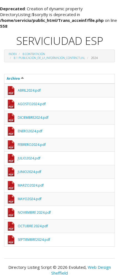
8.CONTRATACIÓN (34, 54)
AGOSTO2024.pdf (32, 104)
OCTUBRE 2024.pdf (33, 226)
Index (13, 54)
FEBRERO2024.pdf (32, 144)
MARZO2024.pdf (31, 185)
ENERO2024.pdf (30, 131)
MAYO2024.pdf (30, 199)
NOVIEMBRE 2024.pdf (34, 212)
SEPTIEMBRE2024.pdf (34, 239)
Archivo (14, 78)
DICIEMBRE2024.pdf (33, 117)
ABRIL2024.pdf (29, 90)
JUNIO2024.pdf (29, 171)
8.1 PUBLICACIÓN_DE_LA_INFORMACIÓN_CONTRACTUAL (49, 58)
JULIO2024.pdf (29, 158)
